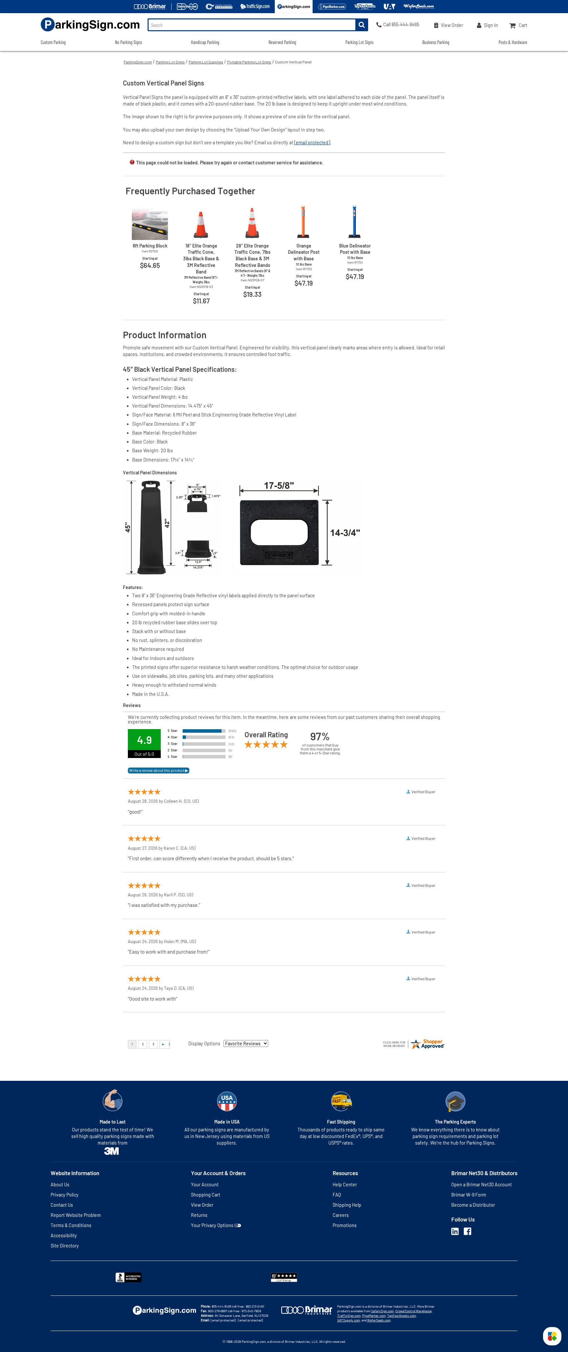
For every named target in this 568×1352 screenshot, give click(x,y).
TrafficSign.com (349, 1315)
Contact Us (62, 1205)
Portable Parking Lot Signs (249, 61)
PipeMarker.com (374, 1315)
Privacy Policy (65, 1195)
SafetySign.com (382, 1311)
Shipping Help (347, 1205)
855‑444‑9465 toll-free (228, 1306)
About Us (60, 1184)
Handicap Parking (205, 42)
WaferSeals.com (378, 1320)
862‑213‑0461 (255, 1306)
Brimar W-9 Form (468, 1195)
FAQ (337, 1195)
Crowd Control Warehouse (413, 1311)
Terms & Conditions (71, 1225)
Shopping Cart (205, 1195)
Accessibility (64, 1235)
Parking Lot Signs (170, 61)
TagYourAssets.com (401, 1315)
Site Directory (65, 1245)
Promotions (345, 1225)
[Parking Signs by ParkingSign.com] (90, 32)
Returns (199, 1215)
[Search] (361, 24)
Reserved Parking (282, 42)
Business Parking (435, 42)
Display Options (204, 1043)
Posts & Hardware (513, 42)
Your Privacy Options (212, 1225)
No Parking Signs (128, 42)
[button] (552, 1336)
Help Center (345, 1184)
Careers (341, 1215)
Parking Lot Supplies (206, 61)
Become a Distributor (473, 1205)
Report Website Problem (76, 1215)
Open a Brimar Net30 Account (481, 1184)
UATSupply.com (348, 1320)
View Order (202, 1205)
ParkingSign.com (138, 61)
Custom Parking (53, 42)
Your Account (205, 1184)
